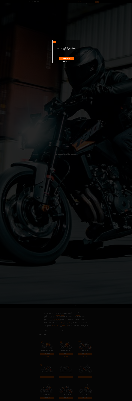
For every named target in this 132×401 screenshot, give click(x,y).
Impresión (67, 50)
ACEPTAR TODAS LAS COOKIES (66, 58)
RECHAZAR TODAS (66, 55)
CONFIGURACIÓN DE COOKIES (66, 61)
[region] (66, 51)
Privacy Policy (65, 50)
